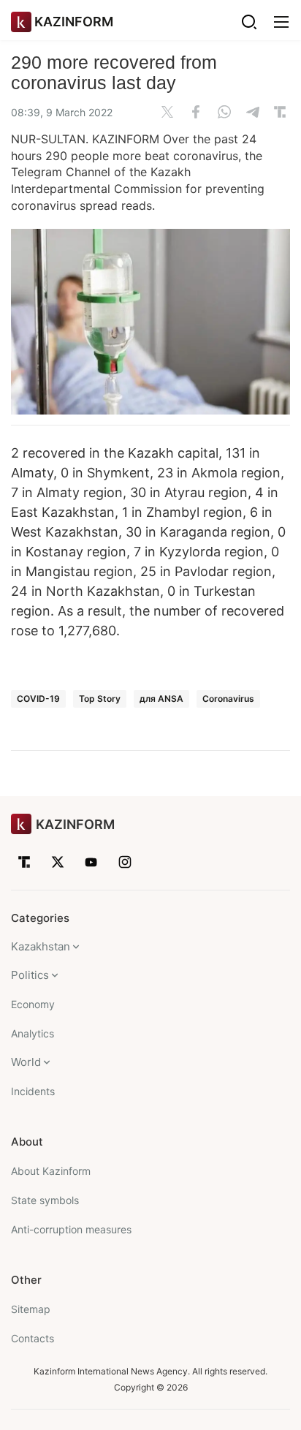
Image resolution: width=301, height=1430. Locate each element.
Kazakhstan (40, 946)
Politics (30, 975)
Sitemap (30, 1309)
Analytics (32, 1033)
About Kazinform (51, 1171)
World (26, 1062)
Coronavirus (228, 698)
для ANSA (161, 698)
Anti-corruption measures (71, 1229)
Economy (33, 1004)
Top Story (100, 698)
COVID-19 (38, 698)
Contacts (32, 1338)
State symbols (45, 1200)
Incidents (33, 1091)
